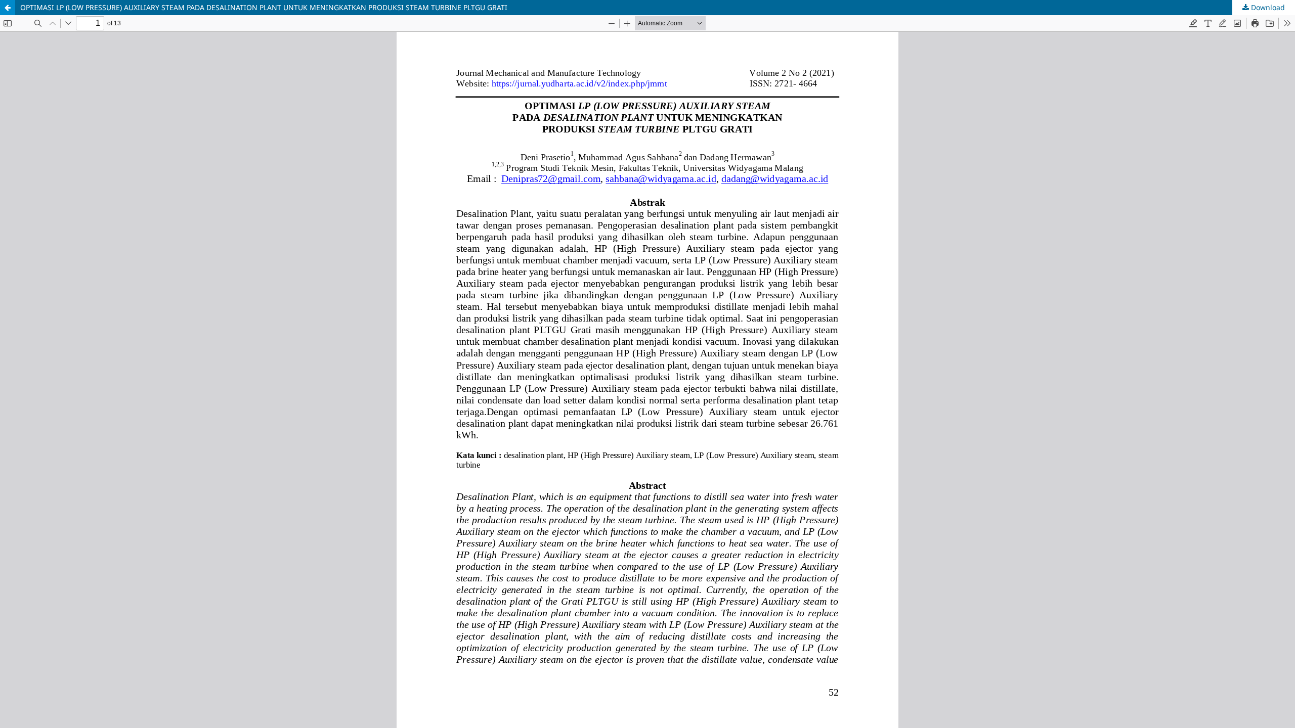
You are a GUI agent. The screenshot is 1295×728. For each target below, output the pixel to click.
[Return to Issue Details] (7, 7)
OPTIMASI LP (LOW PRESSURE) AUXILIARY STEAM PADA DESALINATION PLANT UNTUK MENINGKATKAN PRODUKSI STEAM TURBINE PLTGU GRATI (263, 7)
